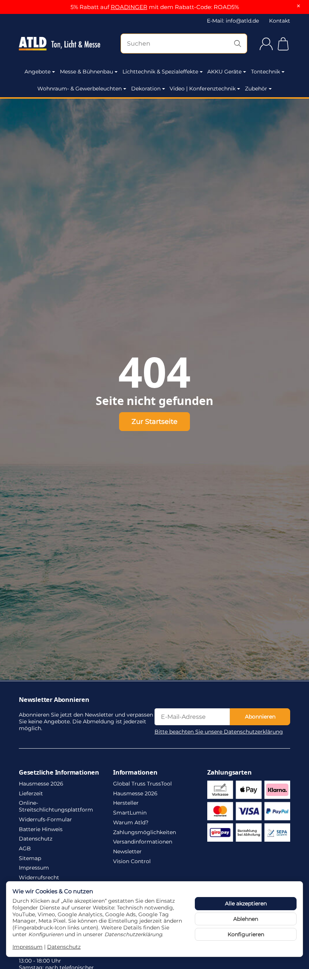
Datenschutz (64, 947)
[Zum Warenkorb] (283, 44)
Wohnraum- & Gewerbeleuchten (79, 88)
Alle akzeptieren (246, 903)
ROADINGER (129, 7)
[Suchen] (237, 43)
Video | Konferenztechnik (203, 88)
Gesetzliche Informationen (59, 772)
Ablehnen (245, 919)
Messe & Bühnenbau (86, 71)
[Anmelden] (266, 44)
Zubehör (256, 88)
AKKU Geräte (224, 71)
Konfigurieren (246, 934)
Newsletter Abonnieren (54, 699)
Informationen (135, 772)
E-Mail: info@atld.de (233, 21)
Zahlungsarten (229, 772)
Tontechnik (265, 71)
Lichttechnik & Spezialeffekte (160, 71)
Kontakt (279, 21)
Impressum (27, 947)
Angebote (37, 71)
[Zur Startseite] (59, 43)
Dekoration (146, 88)
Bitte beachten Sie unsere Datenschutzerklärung (218, 732)
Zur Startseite (154, 421)
